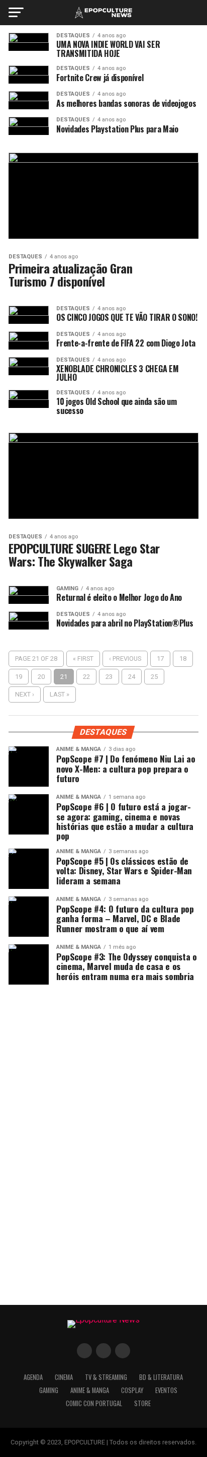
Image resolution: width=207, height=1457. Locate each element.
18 (182, 658)
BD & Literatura (161, 1377)
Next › (24, 694)
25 (154, 676)
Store (142, 1403)
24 (131, 676)
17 (160, 658)
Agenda (33, 1377)
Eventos (166, 1390)
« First (83, 658)
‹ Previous (125, 658)
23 (109, 676)
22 (86, 676)
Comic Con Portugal (94, 1403)
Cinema (64, 1377)
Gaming (48, 1390)
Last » (59, 694)
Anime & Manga (89, 1390)
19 (18, 676)
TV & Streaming (106, 1377)
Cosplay (132, 1390)
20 (41, 676)
